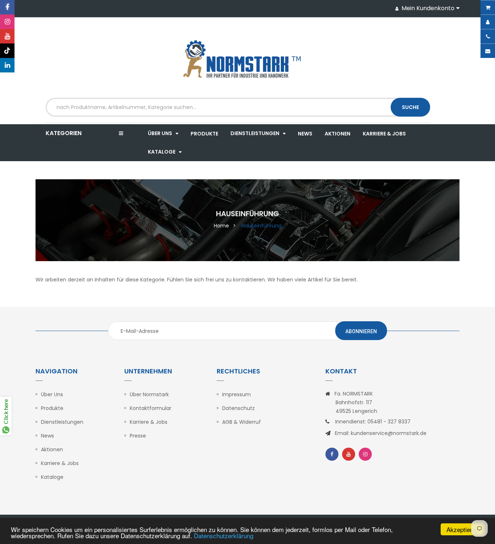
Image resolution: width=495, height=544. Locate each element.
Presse (138, 435)
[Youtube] (7, 36)
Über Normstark (149, 394)
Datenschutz (238, 408)
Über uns (52, 394)
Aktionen (52, 449)
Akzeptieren (462, 529)
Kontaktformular (150, 408)
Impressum (236, 394)
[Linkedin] (7, 65)
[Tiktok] (7, 50)
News (47, 435)
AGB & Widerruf (241, 422)
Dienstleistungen (62, 422)
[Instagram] (7, 21)
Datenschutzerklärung (223, 535)
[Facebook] (7, 7)
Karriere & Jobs (60, 463)
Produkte (52, 408)
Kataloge (52, 477)
